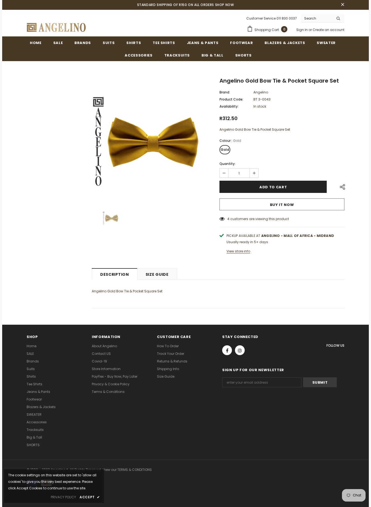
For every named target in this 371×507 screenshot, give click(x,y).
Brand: (224, 92)
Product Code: (231, 99)
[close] (342, 5)
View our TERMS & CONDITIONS (127, 469)
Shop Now (224, 4)
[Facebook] (227, 350)
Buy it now (282, 204)
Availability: (228, 106)
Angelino (260, 92)
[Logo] (56, 27)
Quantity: (227, 163)
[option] (151, 138)
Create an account (328, 29)
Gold (225, 149)
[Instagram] (240, 350)
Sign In (302, 29)
